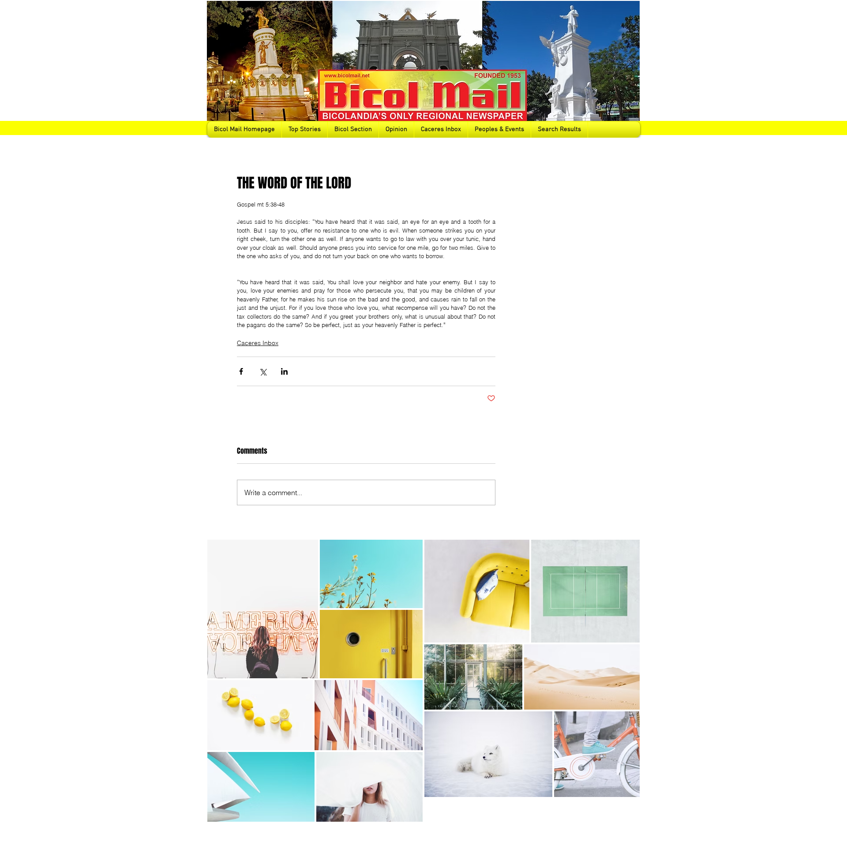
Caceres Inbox (257, 343)
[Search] (630, 69)
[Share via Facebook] (241, 371)
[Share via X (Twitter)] (263, 371)
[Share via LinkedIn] (284, 371)
